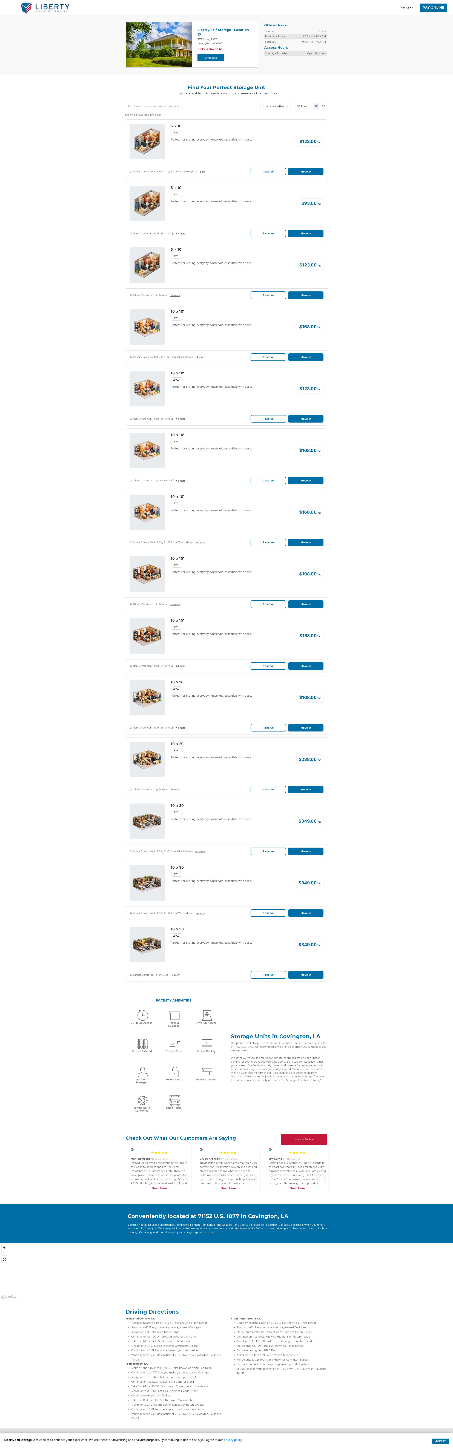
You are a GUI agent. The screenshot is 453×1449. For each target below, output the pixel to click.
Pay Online (433, 8)
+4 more (200, 171)
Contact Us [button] (210, 57)
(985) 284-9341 (209, 49)
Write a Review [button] (304, 1139)
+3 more (180, 233)
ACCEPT (440, 1441)
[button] (131, 44)
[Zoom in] (4, 1247)
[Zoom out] (4, 1252)
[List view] (316, 106)
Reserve (268, 171)
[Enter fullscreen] (4, 1259)
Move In (306, 171)
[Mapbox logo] (9, 1297)
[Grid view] (323, 106)
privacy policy (233, 1440)
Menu (404, 7)
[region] (226, 1271)
